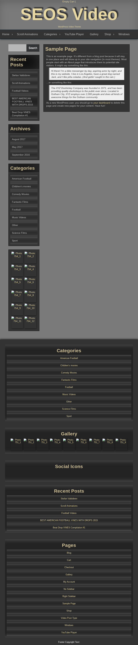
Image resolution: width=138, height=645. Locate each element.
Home (5, 34)
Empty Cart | (69, 1)
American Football (21, 178)
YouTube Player (74, 34)
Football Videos (20, 90)
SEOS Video (69, 14)
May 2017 (17, 147)
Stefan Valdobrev (21, 75)
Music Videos (19, 217)
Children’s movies (21, 186)
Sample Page (69, 603)
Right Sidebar (69, 596)
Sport (15, 240)
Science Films (19, 232)
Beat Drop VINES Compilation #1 (69, 527)
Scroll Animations (27, 34)
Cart (69, 560)
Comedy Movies (20, 194)
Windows (124, 34)
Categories (50, 34)
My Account (69, 582)
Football (16, 209)
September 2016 (21, 154)
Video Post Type (69, 618)
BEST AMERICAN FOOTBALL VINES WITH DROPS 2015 (22, 101)
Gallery (94, 34)
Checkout (69, 567)
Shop (108, 34)
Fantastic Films (20, 202)
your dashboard (101, 102)
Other (15, 225)
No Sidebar (69, 589)
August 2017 (18, 139)
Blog (69, 553)
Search (33, 47)
